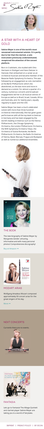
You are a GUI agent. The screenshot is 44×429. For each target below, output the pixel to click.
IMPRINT (10, 425)
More (6, 303)
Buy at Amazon (10, 248)
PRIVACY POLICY (24, 425)
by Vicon (38, 425)
